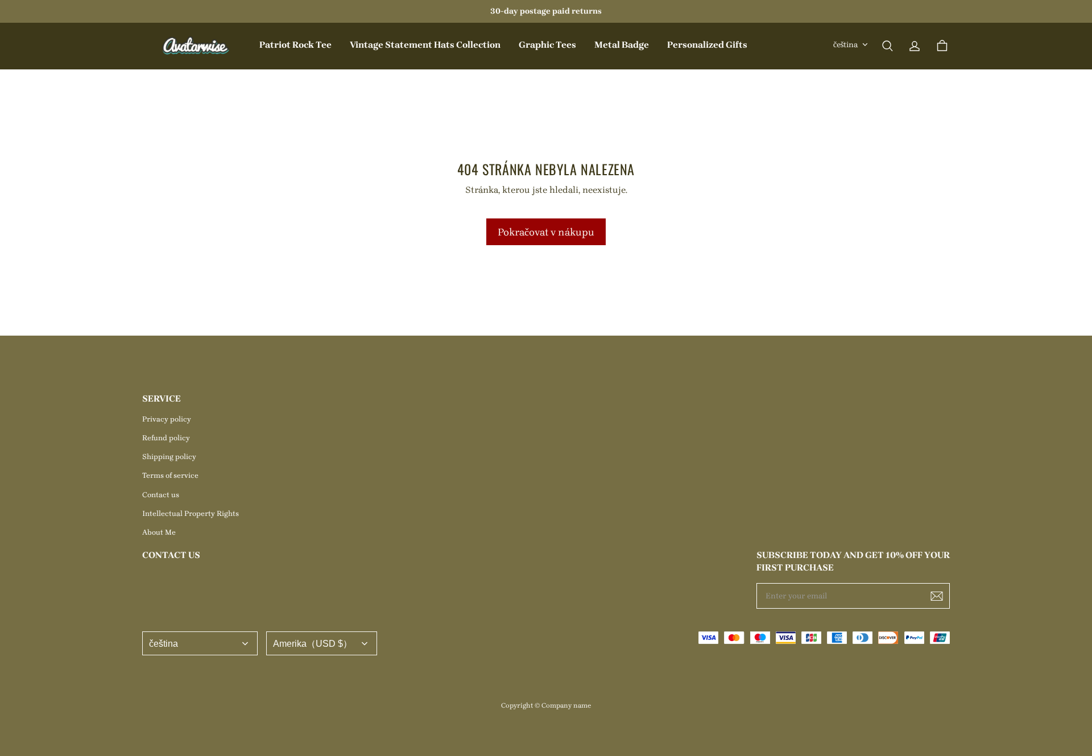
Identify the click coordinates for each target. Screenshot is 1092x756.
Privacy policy (166, 419)
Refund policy (166, 437)
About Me (159, 532)
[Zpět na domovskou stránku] (196, 46)
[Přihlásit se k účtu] (915, 46)
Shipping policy (169, 456)
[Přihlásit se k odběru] (936, 596)
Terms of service (170, 475)
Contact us (160, 494)
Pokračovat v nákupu (546, 232)
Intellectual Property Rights (190, 513)
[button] (887, 46)
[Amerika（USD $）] (321, 643)
